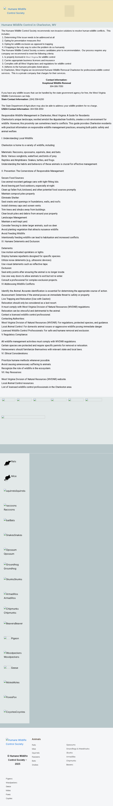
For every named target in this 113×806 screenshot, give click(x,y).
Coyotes (20, 711)
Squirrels (20, 490)
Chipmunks (10, 612)
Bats (12, 520)
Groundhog (10, 568)
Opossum (9, 553)
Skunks (18, 579)
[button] (69, 11)
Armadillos (10, 597)
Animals (36, 739)
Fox (15, 697)
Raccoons (9, 509)
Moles (16, 682)
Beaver (19, 623)
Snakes (18, 535)
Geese (15, 667)
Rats (13, 461)
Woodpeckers (11, 656)
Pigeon (15, 638)
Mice (13, 476)
